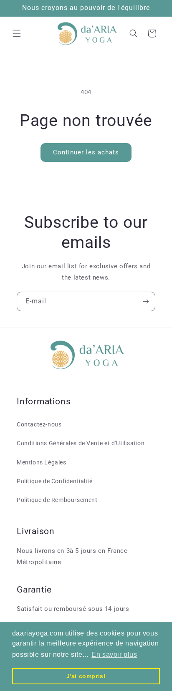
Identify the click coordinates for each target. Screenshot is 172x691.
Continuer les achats (86, 152)
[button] (17, 33)
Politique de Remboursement (57, 500)
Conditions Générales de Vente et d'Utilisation (81, 443)
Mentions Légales (41, 462)
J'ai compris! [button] (86, 676)
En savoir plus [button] (114, 654)
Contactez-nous (39, 424)
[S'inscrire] (146, 301)
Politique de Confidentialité (55, 481)
